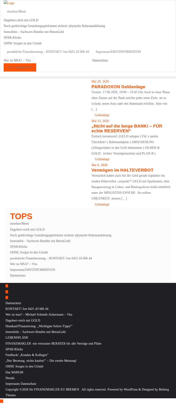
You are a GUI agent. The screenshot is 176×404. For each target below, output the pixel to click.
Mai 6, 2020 (99, 165)
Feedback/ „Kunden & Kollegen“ (27, 355)
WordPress (131, 389)
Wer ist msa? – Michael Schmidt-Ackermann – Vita (39, 314)
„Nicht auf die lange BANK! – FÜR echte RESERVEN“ (126, 128)
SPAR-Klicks (18, 246)
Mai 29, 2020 (100, 81)
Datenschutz (18, 275)
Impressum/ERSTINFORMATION (32, 269)
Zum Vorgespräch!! (20, 67)
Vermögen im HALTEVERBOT (122, 170)
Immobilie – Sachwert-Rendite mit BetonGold (40, 241)
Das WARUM (14, 372)
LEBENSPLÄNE (17, 337)
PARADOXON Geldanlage (118, 86)
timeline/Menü (19, 223)
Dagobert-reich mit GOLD (27, 229)
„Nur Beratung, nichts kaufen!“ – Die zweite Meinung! (41, 360)
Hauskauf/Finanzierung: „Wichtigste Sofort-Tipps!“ (39, 326)
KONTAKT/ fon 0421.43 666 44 (27, 309)
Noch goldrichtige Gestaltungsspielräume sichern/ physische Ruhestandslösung (60, 235)
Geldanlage (101, 115)
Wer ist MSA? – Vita (23, 264)
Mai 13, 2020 (100, 121)
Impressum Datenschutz (21, 383)
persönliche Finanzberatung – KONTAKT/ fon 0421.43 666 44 (51, 258)
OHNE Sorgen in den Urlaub (29, 252)
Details (10, 378)
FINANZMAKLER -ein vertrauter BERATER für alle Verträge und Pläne (53, 343)
